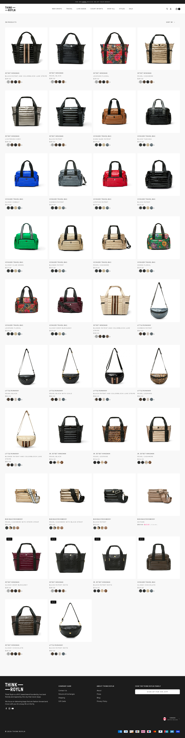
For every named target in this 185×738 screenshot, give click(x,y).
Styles (122, 9)
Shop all (111, 9)
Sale (131, 9)
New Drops (57, 9)
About (99, 691)
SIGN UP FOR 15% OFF (157, 692)
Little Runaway (144, 325)
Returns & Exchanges (66, 694)
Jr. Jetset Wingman (57, 453)
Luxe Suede (81, 9)
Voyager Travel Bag (102, 136)
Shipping (61, 698)
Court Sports (96, 9)
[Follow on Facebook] (6, 708)
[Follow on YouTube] (13, 708)
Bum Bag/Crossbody (14, 519)
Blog (98, 698)
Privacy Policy (102, 701)
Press (99, 694)
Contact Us (62, 691)
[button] (8, 81)
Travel (69, 9)
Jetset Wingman (12, 73)
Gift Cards (62, 701)
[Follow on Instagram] (9, 708)
